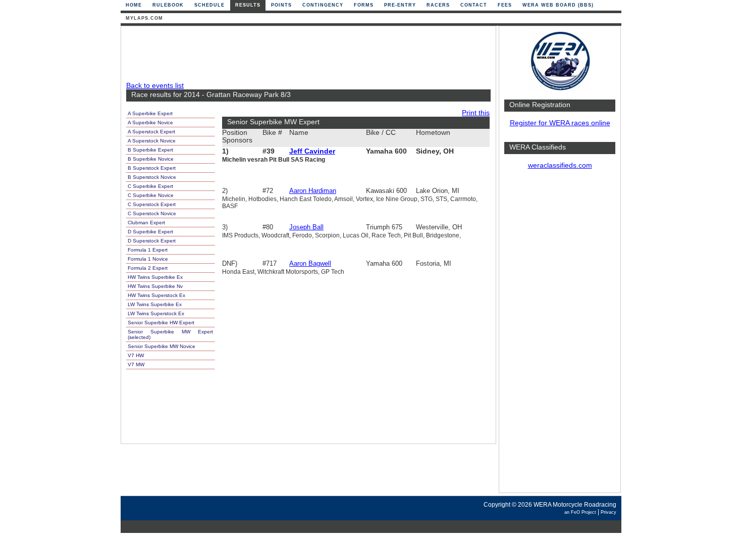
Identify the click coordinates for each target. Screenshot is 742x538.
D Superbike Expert (150, 231)
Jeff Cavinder (312, 151)
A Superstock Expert (151, 131)
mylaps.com (144, 18)
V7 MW (136, 364)
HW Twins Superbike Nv (155, 286)
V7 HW (136, 355)
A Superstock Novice (152, 140)
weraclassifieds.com (560, 165)
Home (134, 5)
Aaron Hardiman (312, 190)
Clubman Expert (146, 222)
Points (281, 5)
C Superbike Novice (151, 195)
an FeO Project (580, 512)
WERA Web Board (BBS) (558, 5)
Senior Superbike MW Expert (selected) (170, 334)
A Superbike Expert (150, 113)
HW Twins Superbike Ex (155, 277)
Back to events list (155, 85)
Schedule (209, 5)
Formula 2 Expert (148, 268)
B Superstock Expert (152, 168)
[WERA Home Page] (559, 89)
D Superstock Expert (152, 240)
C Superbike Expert (150, 186)
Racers (438, 5)
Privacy (608, 512)
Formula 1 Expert (148, 250)
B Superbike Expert (150, 150)
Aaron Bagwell (310, 263)
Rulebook (168, 5)
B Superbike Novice (151, 159)
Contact (473, 5)
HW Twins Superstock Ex (156, 295)
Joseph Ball (306, 227)
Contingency (322, 5)
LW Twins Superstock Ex (156, 313)
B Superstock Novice (152, 177)
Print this (476, 113)
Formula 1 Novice (148, 259)
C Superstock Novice (152, 213)
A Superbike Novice (150, 122)
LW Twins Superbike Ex (155, 304)
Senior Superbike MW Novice (161, 346)
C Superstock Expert (152, 204)
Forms (364, 5)
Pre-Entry (400, 5)
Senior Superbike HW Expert (161, 322)
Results (247, 5)
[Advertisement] (559, 335)
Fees (505, 5)
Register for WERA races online (560, 123)
